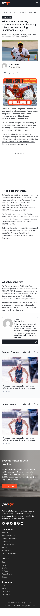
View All (26, 352)
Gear (3, 562)
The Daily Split (7, 594)
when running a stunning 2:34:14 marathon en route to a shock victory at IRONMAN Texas (20, 127)
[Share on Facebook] (10, 73)
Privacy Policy (7, 550)
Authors (4, 547)
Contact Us (6, 541)
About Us (5, 532)
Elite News (32, 12)
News (4, 565)
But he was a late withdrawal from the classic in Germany (20, 141)
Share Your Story (8, 544)
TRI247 (5, 12)
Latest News (9, 404)
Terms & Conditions (9, 553)
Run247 (4, 588)
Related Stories (10, 352)
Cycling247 (6, 591)
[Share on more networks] (18, 73)
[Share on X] (14, 73)
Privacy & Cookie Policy (16, 603)
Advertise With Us (8, 535)
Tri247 (4, 585)
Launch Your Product (9, 538)
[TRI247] (6, 3)
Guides (4, 577)
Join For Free (9, 486)
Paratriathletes (7, 574)
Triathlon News (18, 12)
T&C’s (29, 603)
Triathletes (5, 571)
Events (4, 568)
